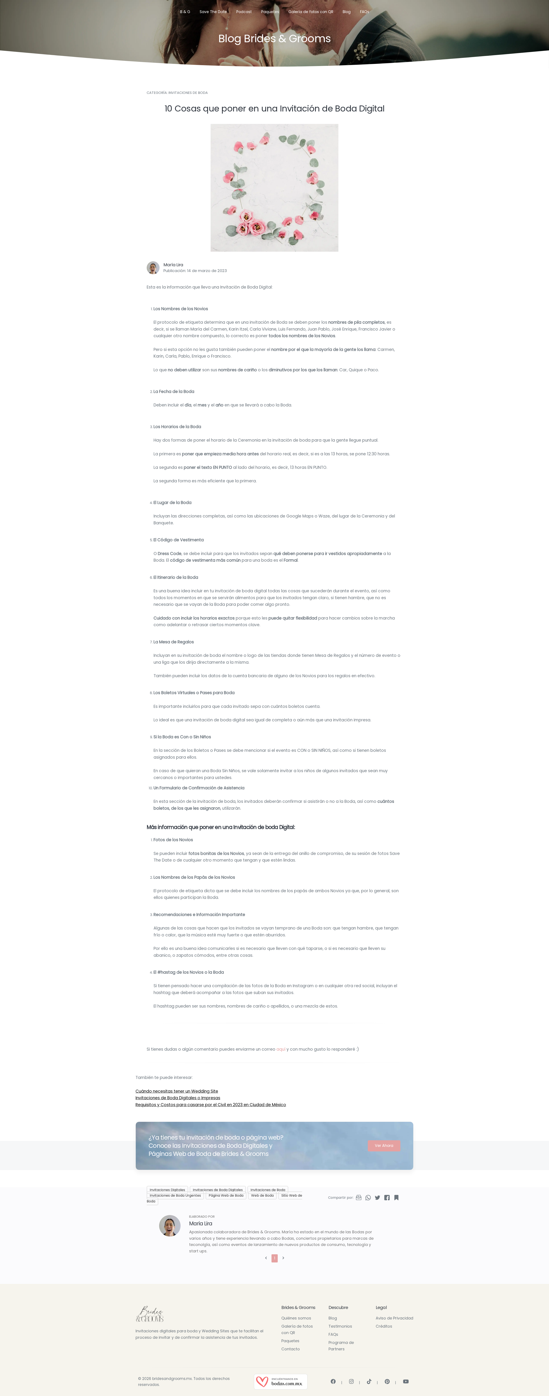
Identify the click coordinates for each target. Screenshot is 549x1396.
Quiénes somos (296, 1318)
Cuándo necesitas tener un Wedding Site (177, 1091)
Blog (347, 11)
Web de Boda (262, 1195)
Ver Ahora (384, 1145)
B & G (185, 11)
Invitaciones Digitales (167, 1189)
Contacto (290, 1349)
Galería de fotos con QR (310, 11)
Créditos (384, 1326)
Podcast (244, 11)
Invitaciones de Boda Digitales (218, 1189)
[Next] (283, 1258)
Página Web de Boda (226, 1195)
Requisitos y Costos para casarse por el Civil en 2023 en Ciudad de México (211, 1105)
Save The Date (213, 11)
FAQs (364, 11)
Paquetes (270, 11)
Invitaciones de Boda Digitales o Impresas (178, 1098)
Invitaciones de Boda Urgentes (175, 1195)
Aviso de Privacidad (394, 1318)
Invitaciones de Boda (267, 1189)
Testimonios (340, 1326)
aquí (280, 1049)
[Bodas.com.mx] (281, 1381)
